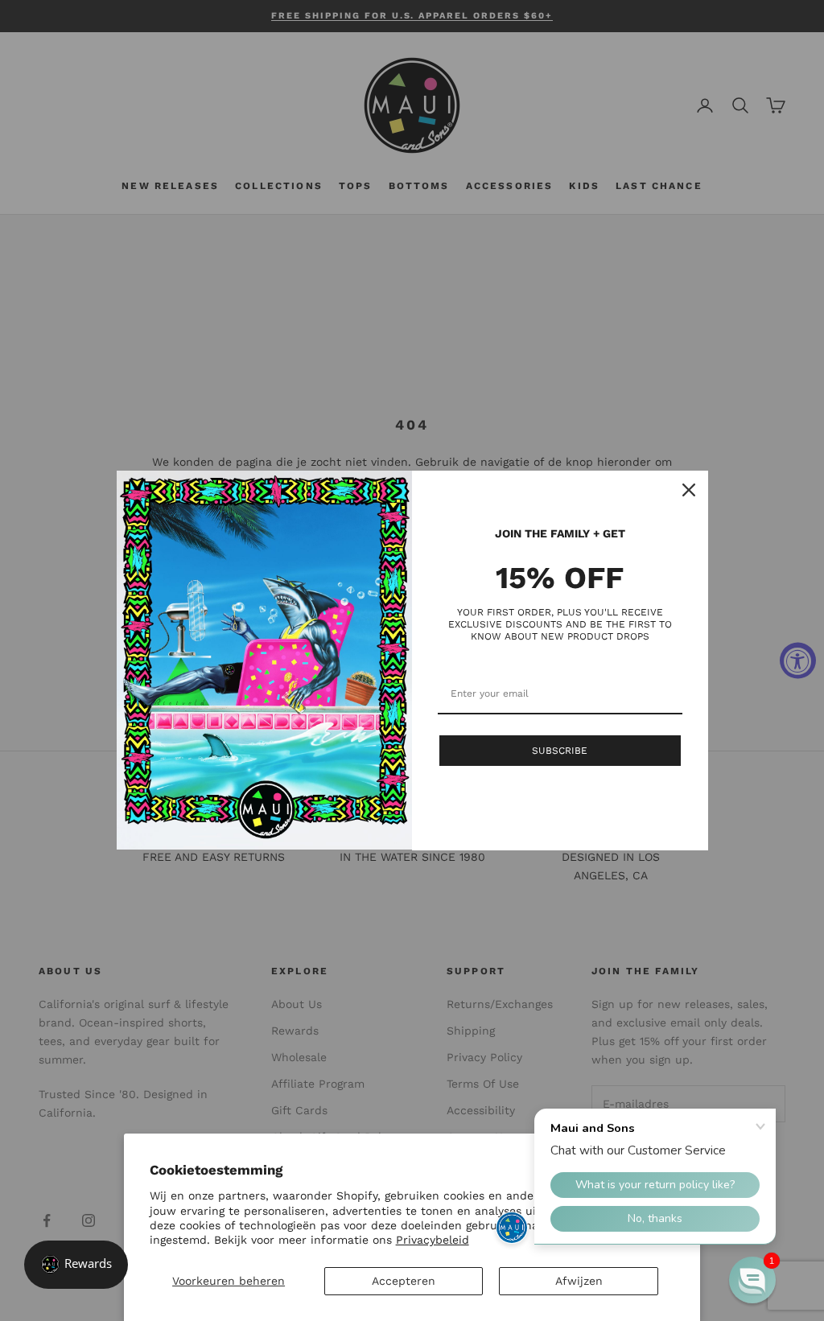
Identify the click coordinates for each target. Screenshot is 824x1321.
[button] (752, 1280)
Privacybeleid (432, 1239)
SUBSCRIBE (559, 750)
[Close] (689, 490)
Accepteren (403, 1280)
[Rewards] (76, 1265)
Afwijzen (579, 1280)
